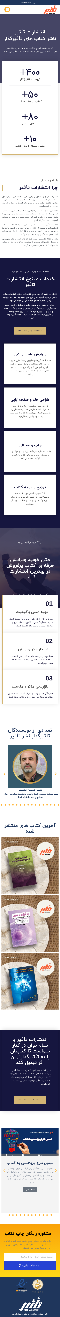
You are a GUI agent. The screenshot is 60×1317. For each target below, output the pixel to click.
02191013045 (26, 2)
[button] (58, 805)
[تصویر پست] (30, 1142)
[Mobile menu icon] (7, 9)
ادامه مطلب (30, 1189)
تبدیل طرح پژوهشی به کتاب (30, 1163)
